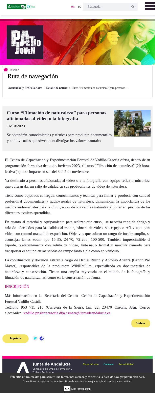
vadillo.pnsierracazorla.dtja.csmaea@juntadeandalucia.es (67, 313)
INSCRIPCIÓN (17, 286)
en (73, 6)
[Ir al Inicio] (21, 8)
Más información (81, 388)
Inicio (13, 69)
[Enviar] (133, 7)
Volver (140, 323)
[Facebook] (41, 339)
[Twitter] (35, 339)
